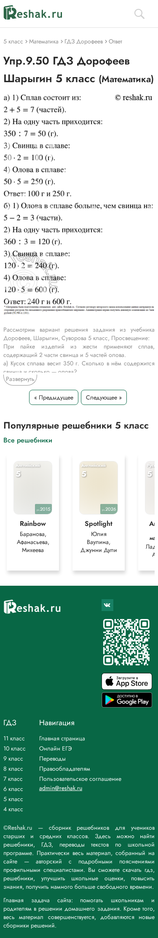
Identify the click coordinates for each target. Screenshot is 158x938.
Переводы (52, 758)
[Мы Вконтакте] (107, 605)
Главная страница (62, 738)
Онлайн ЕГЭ (55, 748)
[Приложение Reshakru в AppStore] (127, 687)
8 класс (13, 768)
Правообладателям (64, 768)
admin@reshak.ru (60, 788)
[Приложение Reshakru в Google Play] (127, 705)
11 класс (14, 738)
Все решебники (27, 439)
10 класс (14, 748)
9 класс (13, 758)
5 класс (13, 799)
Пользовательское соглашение (80, 779)
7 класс (13, 779)
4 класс (13, 809)
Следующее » (104, 397)
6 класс (13, 789)
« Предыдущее (53, 397)
